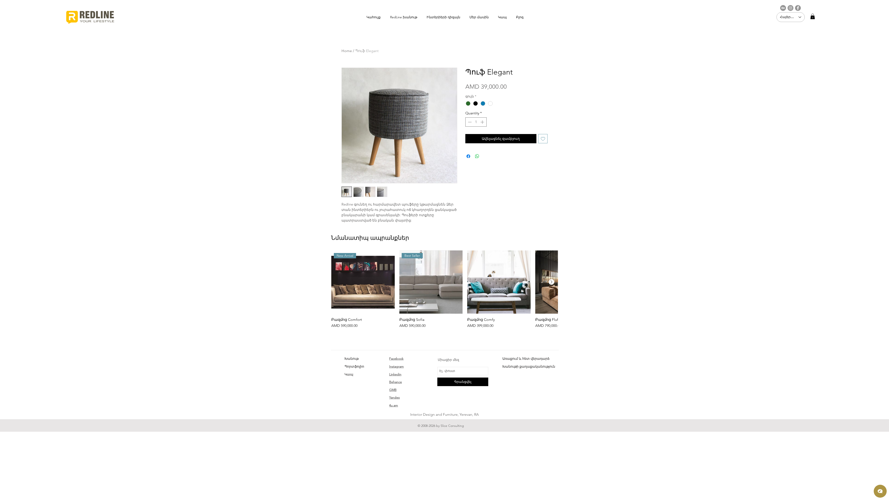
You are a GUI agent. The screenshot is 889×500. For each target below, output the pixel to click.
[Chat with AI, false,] (880, 491)
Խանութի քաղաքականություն (528, 366)
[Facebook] (798, 8)
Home (346, 51)
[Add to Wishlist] (543, 139)
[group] (444, 289)
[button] (812, 16)
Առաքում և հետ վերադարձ (526, 358)
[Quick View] (499, 282)
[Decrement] (469, 122)
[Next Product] (551, 282)
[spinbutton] (476, 122)
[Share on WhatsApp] (477, 156)
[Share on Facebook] (468, 156)
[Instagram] (790, 8)
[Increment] (482, 122)
